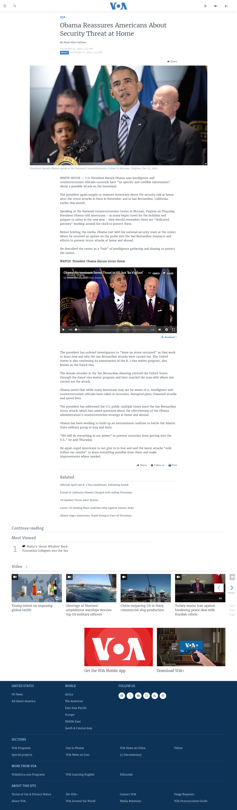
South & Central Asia (78, 728)
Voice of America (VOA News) (84, 277)
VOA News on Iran (77, 754)
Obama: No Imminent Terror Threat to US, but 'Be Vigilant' (103, 273)
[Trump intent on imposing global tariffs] (37, 588)
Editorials (126, 774)
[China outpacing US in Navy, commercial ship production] (146, 588)
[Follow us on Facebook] (121, 695)
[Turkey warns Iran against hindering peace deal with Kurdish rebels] (200, 588)
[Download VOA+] (191, 647)
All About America (23, 701)
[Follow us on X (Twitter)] (130, 695)
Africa (69, 694)
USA (62, 17)
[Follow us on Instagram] (146, 695)
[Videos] (215, 6)
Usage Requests (184, 794)
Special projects (22, 754)
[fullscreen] (173, 329)
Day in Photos (75, 748)
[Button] (172, 61)
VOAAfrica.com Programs (28, 774)
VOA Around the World (80, 801)
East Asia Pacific (76, 707)
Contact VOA (128, 794)
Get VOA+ (72, 794)
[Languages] (205, 6)
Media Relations (130, 801)
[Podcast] (163, 695)
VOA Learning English (80, 774)
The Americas (74, 701)
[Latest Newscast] (226, 6)
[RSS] (154, 695)
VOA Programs (21, 748)
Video (17, 566)
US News (17, 694)
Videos (178, 748)
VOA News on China (133, 748)
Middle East (73, 721)
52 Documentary (131, 754)
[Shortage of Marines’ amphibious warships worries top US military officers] (91, 588)
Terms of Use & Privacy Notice (31, 794)
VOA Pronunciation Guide (190, 801)
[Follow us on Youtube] (138, 695)
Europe (69, 714)
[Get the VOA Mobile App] (118, 647)
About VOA (19, 801)
